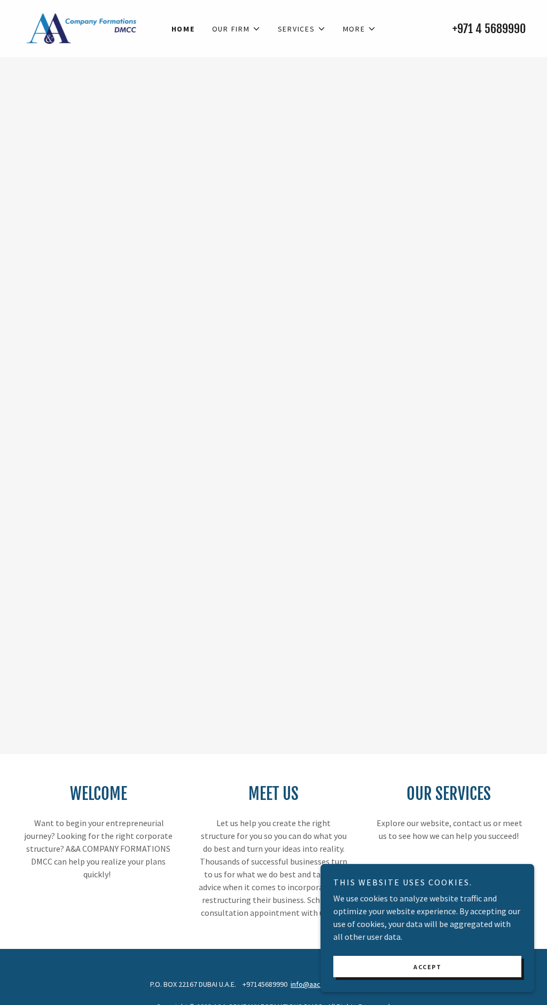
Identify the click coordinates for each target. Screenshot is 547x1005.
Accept (427, 967)
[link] (81, 27)
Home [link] (183, 29)
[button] (236, 28)
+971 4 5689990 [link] (489, 28)
